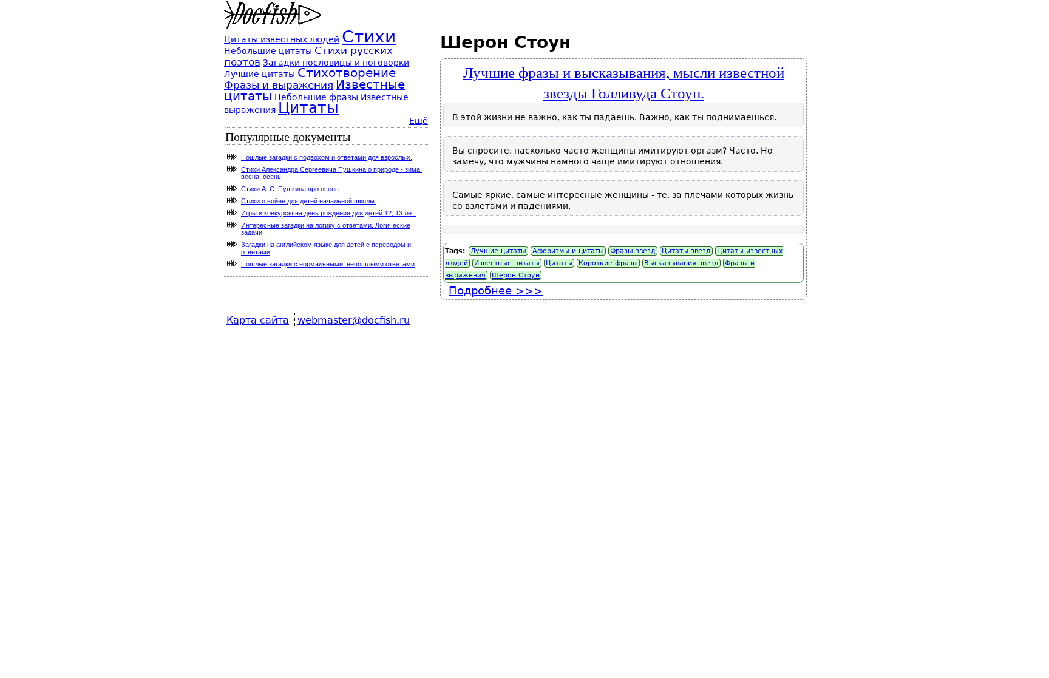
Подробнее (496, 290)
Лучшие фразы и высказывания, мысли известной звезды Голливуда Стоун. (623, 82)
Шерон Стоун (516, 275)
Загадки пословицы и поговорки (336, 62)
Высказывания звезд (681, 263)
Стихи (369, 37)
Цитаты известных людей (281, 39)
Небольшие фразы (316, 97)
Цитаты (559, 263)
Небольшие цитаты (268, 51)
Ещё (418, 121)
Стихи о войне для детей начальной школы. (308, 201)
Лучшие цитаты (498, 251)
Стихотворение (346, 73)
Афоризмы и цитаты (568, 251)
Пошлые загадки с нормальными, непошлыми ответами (328, 264)
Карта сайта (257, 320)
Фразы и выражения (278, 85)
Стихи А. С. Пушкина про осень (290, 188)
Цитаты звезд (686, 251)
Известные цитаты (507, 263)
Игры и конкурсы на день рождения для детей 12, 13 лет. (328, 213)
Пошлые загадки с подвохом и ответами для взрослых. (326, 157)
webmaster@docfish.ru (353, 320)
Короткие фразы (608, 263)
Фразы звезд (633, 251)
